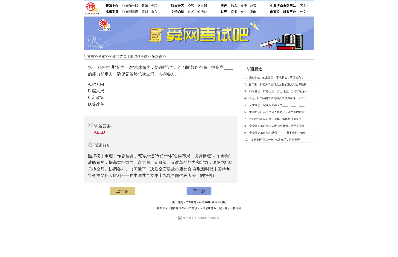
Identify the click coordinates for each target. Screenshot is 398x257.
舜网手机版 (219, 202)
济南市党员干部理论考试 (128, 56)
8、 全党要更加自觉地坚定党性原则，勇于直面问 (274, 125)
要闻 (144, 6)
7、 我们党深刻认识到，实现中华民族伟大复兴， (274, 119)
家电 (253, 12)
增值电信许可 (178, 208)
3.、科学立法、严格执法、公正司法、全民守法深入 (275, 91)
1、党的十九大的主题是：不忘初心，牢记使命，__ (275, 77)
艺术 (191, 12)
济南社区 (177, 6)
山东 (154, 12)
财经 (224, 12)
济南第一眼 (130, 6)
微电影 (202, 6)
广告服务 (190, 202)
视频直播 (111, 12)
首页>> (92, 56)
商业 (234, 12)
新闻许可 (162, 208)
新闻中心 (111, 6)
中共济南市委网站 (283, 6)
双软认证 (194, 208)
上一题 (122, 190)
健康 (243, 6)
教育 (253, 6)
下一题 (199, 190)
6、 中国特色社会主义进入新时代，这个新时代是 (274, 112)
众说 (191, 6)
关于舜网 (177, 202)
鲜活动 (202, 12)
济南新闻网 (130, 12)
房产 (224, 6)
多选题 (157, 56)
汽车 (234, 6)
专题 (154, 6)
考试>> (103, 56)
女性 (243, 12)
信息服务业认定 (212, 208)
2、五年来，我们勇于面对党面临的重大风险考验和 (275, 84)
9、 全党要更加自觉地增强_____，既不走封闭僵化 (275, 132)
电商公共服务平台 (283, 12)
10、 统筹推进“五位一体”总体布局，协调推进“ (272, 139)
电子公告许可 (233, 208)
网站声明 (204, 202)
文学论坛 (177, 12)
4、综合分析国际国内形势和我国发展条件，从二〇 (275, 98)
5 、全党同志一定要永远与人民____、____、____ (274, 105)
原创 (144, 12)
